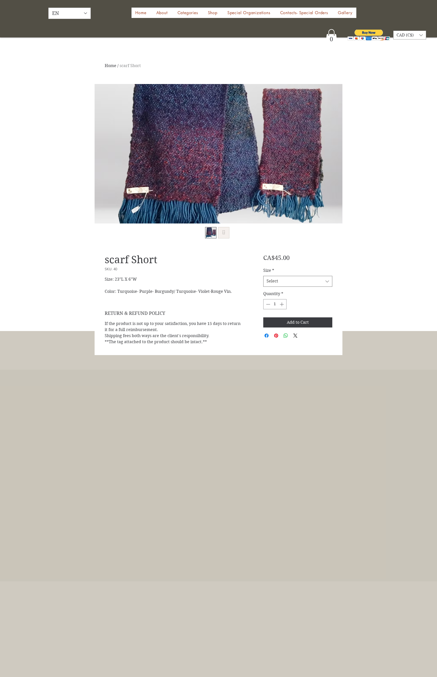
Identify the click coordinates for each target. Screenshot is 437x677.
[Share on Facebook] (267, 336)
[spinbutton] (275, 304)
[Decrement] (267, 304)
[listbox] (409, 35)
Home (110, 65)
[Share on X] (295, 336)
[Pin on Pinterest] (276, 336)
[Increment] (282, 304)
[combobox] (297, 281)
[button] (212, 13)
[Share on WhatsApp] (286, 336)
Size (268, 270)
